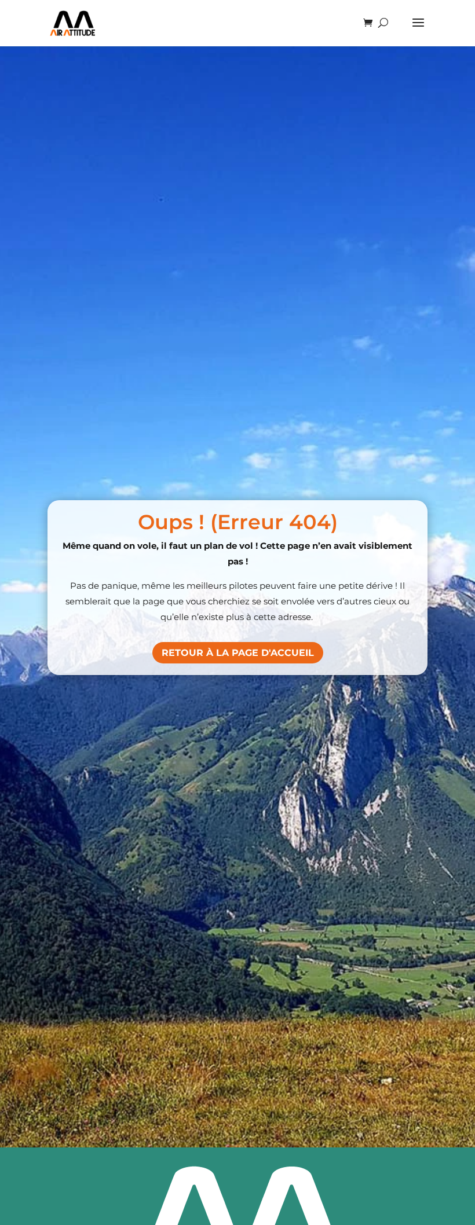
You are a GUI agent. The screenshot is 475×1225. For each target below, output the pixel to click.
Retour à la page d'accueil (238, 652)
